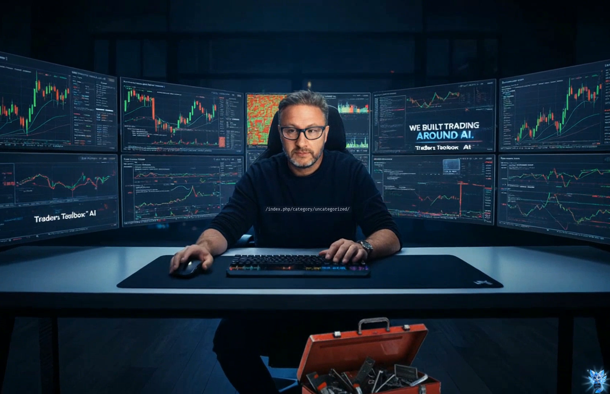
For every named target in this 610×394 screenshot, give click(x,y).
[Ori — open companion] (597, 381)
